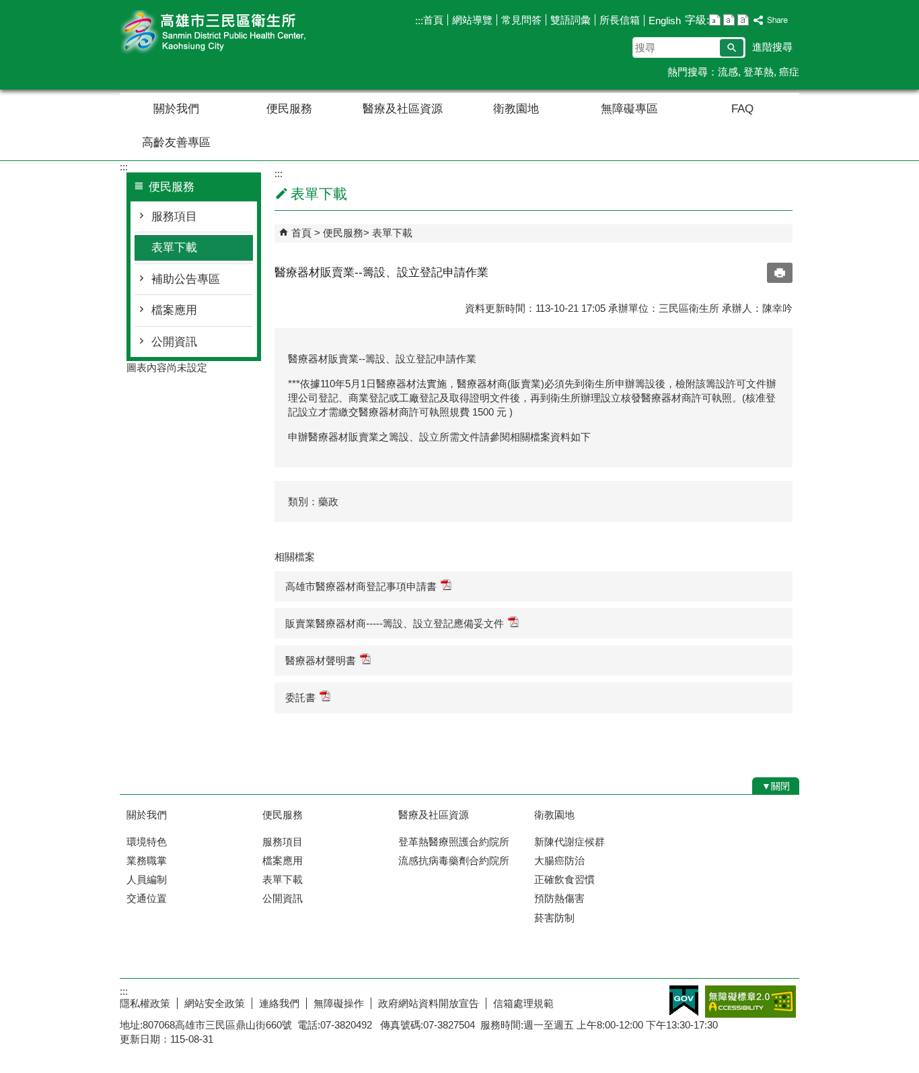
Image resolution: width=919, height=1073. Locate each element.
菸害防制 (554, 917)
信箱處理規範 (523, 1003)
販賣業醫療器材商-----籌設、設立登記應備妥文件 (394, 623)
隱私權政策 (145, 1003)
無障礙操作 (339, 1003)
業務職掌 (146, 860)
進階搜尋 (772, 47)
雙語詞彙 (570, 20)
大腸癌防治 (559, 860)
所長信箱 (619, 20)
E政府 (683, 1000)
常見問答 (521, 20)
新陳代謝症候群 (569, 841)
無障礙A (750, 1001)
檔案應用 (174, 310)
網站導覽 (472, 20)
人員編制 (146, 879)
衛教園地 (516, 108)
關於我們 (176, 108)
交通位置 (146, 898)
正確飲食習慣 (564, 879)
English (665, 20)
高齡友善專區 (176, 142)
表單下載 (174, 247)
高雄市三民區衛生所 (233, 32)
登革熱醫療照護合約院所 (453, 841)
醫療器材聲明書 (320, 660)
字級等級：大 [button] (743, 20)
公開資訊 (174, 341)
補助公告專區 (185, 279)
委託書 (300, 697)
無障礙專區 (629, 108)
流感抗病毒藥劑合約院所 (453, 860)
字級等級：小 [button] (715, 20)
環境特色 (146, 841)
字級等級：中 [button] (729, 19)
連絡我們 (279, 1003)
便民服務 (289, 108)
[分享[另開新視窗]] (771, 20)
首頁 (433, 20)
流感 (728, 71)
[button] (731, 48)
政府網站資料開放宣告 (428, 1003)
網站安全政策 (214, 1003)
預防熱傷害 (559, 898)
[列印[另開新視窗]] (780, 273)
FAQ (742, 108)
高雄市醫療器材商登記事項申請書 (361, 586)
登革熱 (758, 71)
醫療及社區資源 (403, 108)
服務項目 (174, 216)
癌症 (789, 71)
